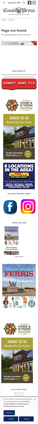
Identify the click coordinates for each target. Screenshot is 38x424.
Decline (10, 419)
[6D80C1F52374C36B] (19, 308)
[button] (4, 3)
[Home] (19, 11)
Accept (26, 419)
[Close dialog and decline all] (35, 399)
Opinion (12, 20)
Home (3, 20)
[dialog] (19, 410)
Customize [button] (9, 413)
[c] (17, 351)
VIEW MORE (19, 256)
